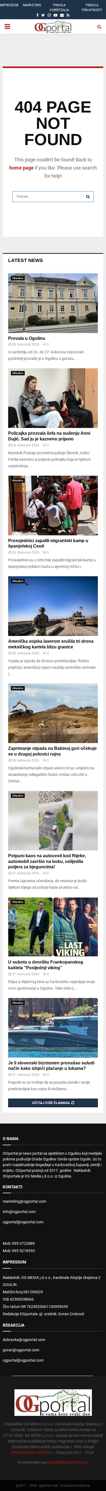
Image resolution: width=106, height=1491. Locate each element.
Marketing (32, 5)
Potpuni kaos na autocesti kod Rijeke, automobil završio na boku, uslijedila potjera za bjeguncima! (47, 861)
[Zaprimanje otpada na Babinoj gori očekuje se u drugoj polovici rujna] (53, 713)
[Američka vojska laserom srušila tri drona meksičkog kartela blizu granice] (53, 606)
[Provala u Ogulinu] (53, 303)
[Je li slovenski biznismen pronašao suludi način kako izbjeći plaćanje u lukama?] (53, 1028)
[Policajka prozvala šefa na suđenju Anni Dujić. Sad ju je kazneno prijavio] (53, 398)
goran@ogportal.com (21, 1350)
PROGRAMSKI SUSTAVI (31, 1452)
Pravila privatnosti (92, 7)
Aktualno (17, 278)
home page (21, 168)
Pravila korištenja (59, 7)
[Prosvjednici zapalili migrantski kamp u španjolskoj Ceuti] (53, 505)
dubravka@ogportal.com (24, 1340)
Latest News (25, 260)
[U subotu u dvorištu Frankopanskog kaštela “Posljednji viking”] (53, 927)
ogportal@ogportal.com (23, 1222)
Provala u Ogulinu (26, 338)
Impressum (9, 5)
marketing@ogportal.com (24, 1201)
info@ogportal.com (19, 1212)
